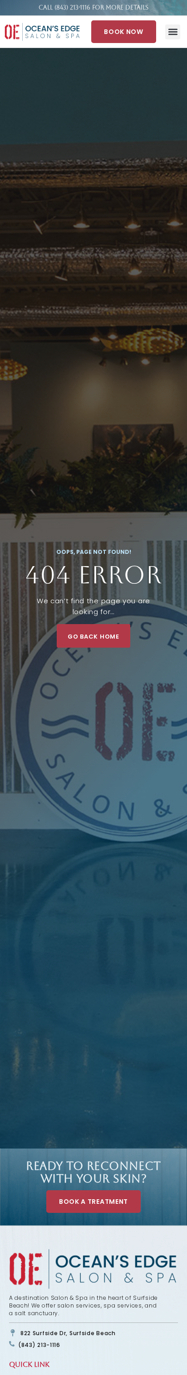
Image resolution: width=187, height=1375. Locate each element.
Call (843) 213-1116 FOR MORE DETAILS (93, 7)
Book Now (123, 31)
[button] (172, 31)
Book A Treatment (93, 1201)
